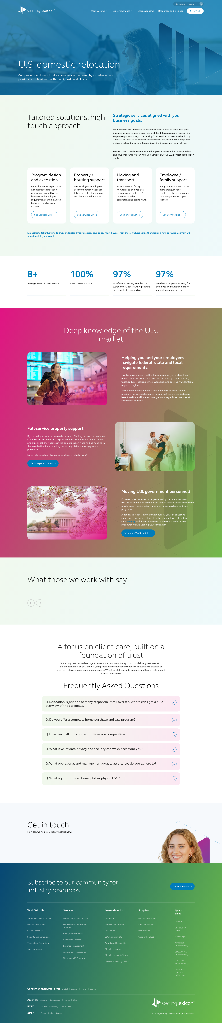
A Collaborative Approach (39, 918)
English (65, 989)
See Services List (43, 214)
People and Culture (36, 924)
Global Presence (35, 930)
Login (191, 4)
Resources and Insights (170, 11)
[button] (201, 4)
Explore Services (121, 11)
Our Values (110, 930)
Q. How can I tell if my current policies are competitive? (85, 734)
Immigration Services (73, 933)
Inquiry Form (144, 930)
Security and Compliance (38, 937)
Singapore (60, 1013)
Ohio (75, 1000)
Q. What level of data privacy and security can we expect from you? (94, 749)
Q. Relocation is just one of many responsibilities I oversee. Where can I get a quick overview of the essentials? (105, 704)
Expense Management (73, 946)
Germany (53, 1006)
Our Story (109, 918)
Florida (67, 1000)
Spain (63, 1006)
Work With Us (98, 11)
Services (68, 910)
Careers (178, 921)
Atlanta (43, 1000)
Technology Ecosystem (38, 943)
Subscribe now (181, 886)
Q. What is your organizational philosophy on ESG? (82, 778)
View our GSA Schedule (136, 533)
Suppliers (180, 4)
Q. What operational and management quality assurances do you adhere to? (100, 763)
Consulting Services (72, 939)
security (131, 521)
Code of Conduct (146, 937)
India (50, 1013)
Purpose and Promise (114, 924)
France (43, 1006)
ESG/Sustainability (113, 937)
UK (69, 1006)
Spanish (74, 989)
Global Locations (113, 949)
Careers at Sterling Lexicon (117, 961)
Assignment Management (75, 952)
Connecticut (55, 1000)
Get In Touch (195, 11)
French (84, 989)
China (43, 1013)
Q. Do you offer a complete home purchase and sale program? (90, 720)
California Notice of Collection (179, 972)
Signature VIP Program (74, 958)
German (93, 989)
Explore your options (41, 463)
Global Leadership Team (116, 955)
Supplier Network (35, 949)
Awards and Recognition (116, 943)
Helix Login (180, 936)
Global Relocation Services (75, 918)
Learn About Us (145, 11)
